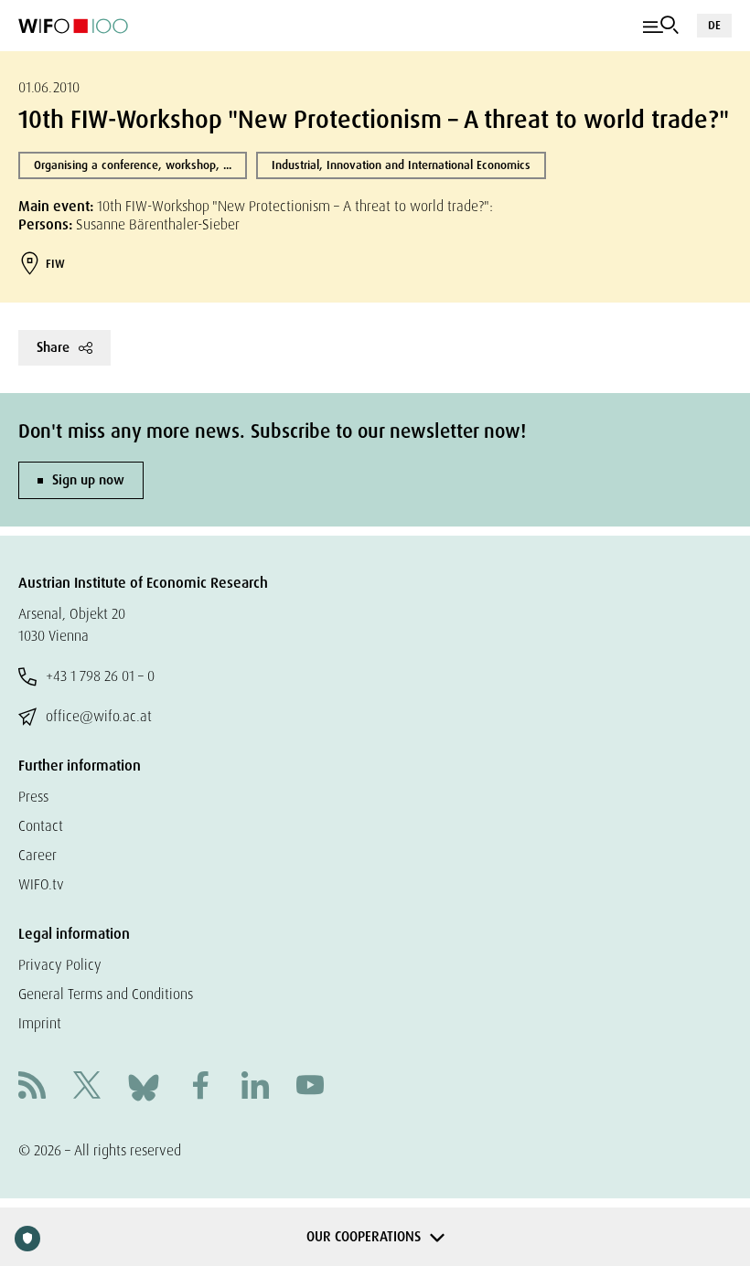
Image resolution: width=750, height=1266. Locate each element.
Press (33, 796)
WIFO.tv (41, 884)
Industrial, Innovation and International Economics (401, 165)
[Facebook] (200, 1087)
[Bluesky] (143, 1086)
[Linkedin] (255, 1087)
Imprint (39, 1023)
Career (37, 855)
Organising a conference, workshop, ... (132, 165)
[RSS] (32, 1087)
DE (714, 25)
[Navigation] (661, 26)
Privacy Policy (60, 964)
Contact (40, 825)
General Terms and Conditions (105, 994)
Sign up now (88, 480)
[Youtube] (310, 1087)
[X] (87, 1087)
